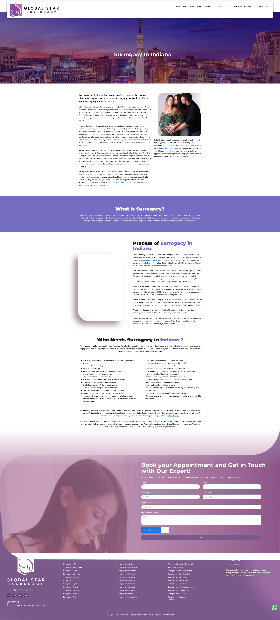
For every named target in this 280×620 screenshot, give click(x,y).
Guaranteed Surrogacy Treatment (180, 564)
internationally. (173, 416)
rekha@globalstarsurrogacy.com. (151, 260)
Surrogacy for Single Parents (178, 590)
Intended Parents (204, 7)
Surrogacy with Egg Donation (179, 574)
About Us (187, 7)
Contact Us (264, 7)
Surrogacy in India (70, 593)
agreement (145, 281)
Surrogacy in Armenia (71, 577)
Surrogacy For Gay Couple (177, 584)
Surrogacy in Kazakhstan (72, 567)
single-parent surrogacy (173, 148)
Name (143, 482)
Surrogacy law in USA (125, 564)
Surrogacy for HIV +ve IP (177, 593)
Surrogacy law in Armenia (126, 584)
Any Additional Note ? (149, 513)
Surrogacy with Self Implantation (180, 570)
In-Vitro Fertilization (175, 567)
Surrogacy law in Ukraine (126, 587)
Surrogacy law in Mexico (126, 580)
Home (178, 7)
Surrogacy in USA (69, 564)
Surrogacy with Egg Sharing (178, 580)
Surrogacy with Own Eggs (177, 577)
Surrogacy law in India (125, 593)
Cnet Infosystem (167, 614)
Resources (249, 7)
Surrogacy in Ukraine (71, 590)
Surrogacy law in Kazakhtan (127, 567)
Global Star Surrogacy (120, 182)
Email (205, 482)
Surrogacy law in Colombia (126, 570)
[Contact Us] (227, 558)
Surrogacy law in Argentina (127, 597)
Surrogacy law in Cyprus (126, 577)
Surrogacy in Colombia (71, 574)
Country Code (146, 502)
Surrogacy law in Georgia (126, 574)
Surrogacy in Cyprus (70, 584)
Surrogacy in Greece (70, 587)
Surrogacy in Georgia (71, 580)
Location (235, 7)
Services (222, 7)
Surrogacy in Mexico (70, 570)
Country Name (208, 492)
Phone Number (147, 492)
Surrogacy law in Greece (126, 590)
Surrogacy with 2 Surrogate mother (181, 587)
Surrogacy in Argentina (71, 597)
